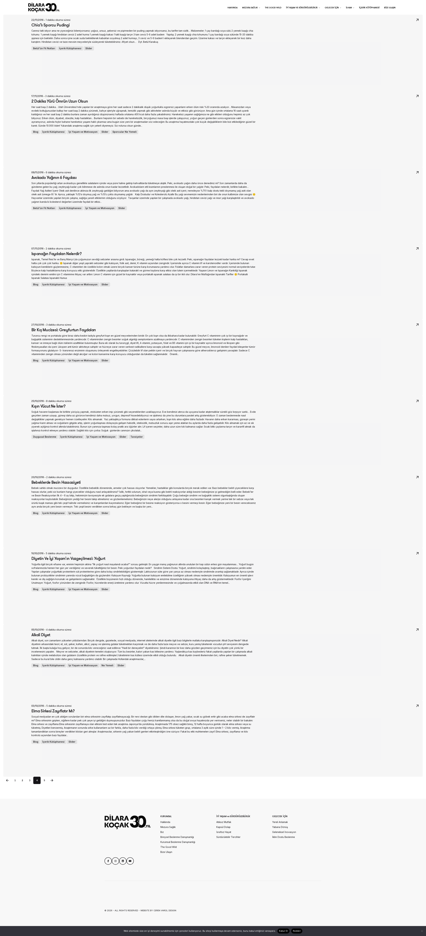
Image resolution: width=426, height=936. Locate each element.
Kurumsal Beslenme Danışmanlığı (177, 842)
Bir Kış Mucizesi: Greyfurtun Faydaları (63, 329)
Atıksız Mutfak (223, 822)
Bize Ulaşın (166, 852)
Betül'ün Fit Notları (44, 48)
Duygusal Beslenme (44, 436)
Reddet (297, 931)
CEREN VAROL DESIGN (165, 910)
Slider (89, 48)
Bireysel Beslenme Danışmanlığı (177, 837)
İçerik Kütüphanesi (70, 48)
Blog (35, 132)
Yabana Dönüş (280, 827)
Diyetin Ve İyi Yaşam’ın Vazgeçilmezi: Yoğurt (68, 558)
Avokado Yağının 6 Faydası (54, 177)
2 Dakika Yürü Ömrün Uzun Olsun (59, 101)
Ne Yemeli (107, 665)
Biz (162, 832)
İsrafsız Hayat (223, 832)
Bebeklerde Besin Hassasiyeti (56, 482)
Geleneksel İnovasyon (284, 832)
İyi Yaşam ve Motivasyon (83, 132)
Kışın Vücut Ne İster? (48, 406)
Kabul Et (283, 931)
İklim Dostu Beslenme (283, 837)
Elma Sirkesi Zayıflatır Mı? (53, 710)
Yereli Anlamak (280, 822)
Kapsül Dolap (223, 827)
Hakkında (165, 822)
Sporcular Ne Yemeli (124, 132)
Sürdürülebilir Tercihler (228, 837)
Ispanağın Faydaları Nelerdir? (56, 253)
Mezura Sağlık (168, 827)
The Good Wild (168, 847)
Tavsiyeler (136, 436)
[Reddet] (422, 931)
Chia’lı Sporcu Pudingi (50, 24)
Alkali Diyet (40, 634)
